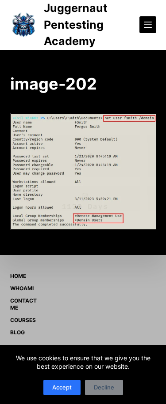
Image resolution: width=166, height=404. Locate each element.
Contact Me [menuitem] (23, 304)
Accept (62, 387)
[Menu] (147, 24)
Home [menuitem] (18, 276)
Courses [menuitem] (23, 320)
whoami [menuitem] (22, 288)
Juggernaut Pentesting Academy (76, 24)
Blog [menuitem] (17, 332)
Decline (104, 387)
